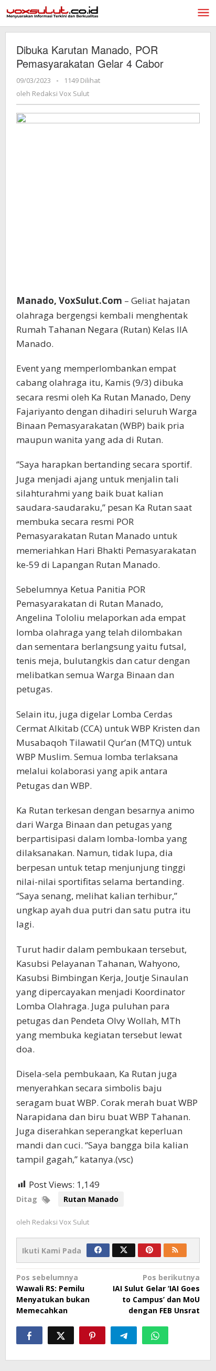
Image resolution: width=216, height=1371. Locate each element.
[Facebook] (98, 1250)
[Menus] (203, 13)
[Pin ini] (92, 1335)
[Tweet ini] (61, 1335)
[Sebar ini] (29, 1335)
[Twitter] (123, 1250)
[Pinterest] (149, 1250)
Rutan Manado (90, 1199)
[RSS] (175, 1250)
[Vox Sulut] (52, 11)
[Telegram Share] (124, 1335)
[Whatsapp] (155, 1335)
